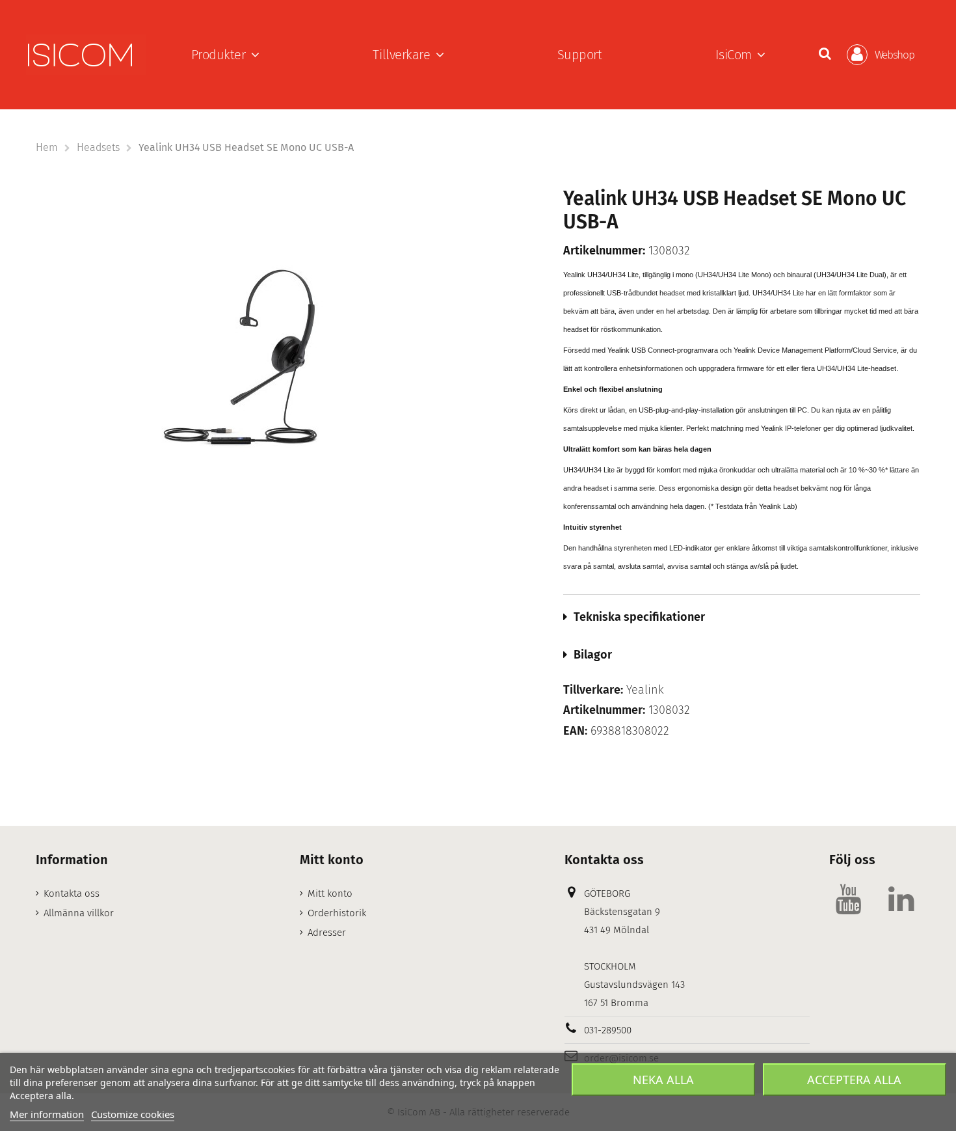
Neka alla (663, 1079)
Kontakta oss (72, 893)
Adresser (327, 932)
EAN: (575, 731)
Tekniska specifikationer (639, 617)
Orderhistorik (337, 913)
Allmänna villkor (79, 913)
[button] (225, 54)
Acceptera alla (854, 1079)
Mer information (47, 1114)
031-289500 (607, 1030)
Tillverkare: (593, 690)
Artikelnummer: (604, 251)
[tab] (742, 617)
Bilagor (593, 654)
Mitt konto (330, 893)
